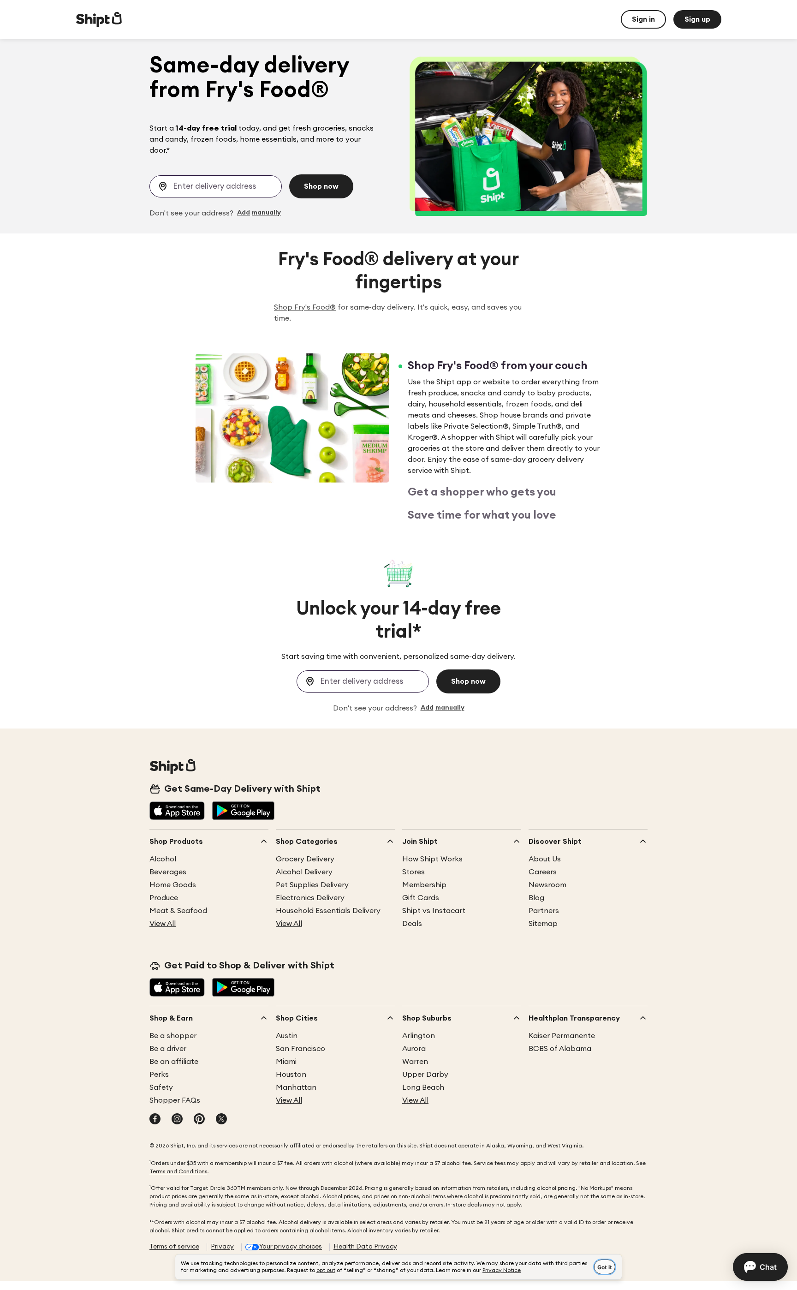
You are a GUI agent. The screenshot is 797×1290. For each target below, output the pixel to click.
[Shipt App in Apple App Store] (177, 811)
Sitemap (543, 923)
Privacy (222, 1246)
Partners (544, 910)
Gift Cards (420, 898)
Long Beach (423, 1087)
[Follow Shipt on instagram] (177, 1119)
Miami (286, 1061)
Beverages (167, 872)
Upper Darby (425, 1074)
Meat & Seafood (178, 910)
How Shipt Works (432, 859)
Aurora (414, 1048)
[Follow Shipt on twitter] (221, 1119)
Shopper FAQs (174, 1100)
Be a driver (167, 1048)
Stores (413, 872)
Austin (286, 1035)
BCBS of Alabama (560, 1048)
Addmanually (259, 213)
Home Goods (172, 885)
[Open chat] (760, 1267)
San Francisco (300, 1048)
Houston (291, 1074)
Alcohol (162, 859)
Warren (415, 1061)
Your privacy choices (290, 1246)
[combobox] (215, 186)
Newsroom (547, 885)
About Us (545, 859)
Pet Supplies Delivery (312, 885)
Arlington (418, 1035)
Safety (161, 1087)
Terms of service (174, 1246)
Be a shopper (172, 1035)
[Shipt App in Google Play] (243, 811)
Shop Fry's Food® (305, 307)
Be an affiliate (173, 1061)
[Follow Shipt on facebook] (155, 1119)
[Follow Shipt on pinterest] (199, 1119)
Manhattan (296, 1087)
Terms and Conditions (178, 1171)
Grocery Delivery (305, 859)
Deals (412, 923)
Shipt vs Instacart (433, 910)
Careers (543, 872)
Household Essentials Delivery (328, 910)
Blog (536, 898)
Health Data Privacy (365, 1246)
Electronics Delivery (310, 898)
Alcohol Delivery (304, 872)
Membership (424, 885)
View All (162, 923)
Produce (163, 898)
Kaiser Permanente (562, 1035)
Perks (159, 1074)
